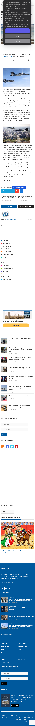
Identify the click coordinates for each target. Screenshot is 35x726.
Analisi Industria (7, 249)
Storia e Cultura (7, 279)
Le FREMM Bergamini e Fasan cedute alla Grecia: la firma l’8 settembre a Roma (21, 625)
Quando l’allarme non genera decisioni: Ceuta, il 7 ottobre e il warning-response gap (20, 349)
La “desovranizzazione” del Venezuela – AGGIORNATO (20, 608)
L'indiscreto (6, 265)
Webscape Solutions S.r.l (20, 721)
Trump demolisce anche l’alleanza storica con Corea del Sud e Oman (20, 358)
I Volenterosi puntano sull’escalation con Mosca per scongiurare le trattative (20, 599)
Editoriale (5, 240)
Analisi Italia (6, 243)
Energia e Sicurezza (8, 254)
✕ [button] (29, 2)
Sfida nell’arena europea (11, 550)
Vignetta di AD (7, 276)
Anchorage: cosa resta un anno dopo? (19, 395)
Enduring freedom (8, 268)
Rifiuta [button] (17, 36)
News (4, 263)
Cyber (4, 260)
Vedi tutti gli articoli (12, 219)
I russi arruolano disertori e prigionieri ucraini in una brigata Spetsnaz (20, 367)
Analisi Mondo (7, 246)
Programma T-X (7, 56)
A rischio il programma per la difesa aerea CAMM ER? (9, 197)
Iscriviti (4, 434)
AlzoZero (5, 274)
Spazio (4, 257)
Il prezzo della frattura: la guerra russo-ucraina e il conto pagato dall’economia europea (20, 387)
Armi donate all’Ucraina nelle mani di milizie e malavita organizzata (19, 406)
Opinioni (5, 271)
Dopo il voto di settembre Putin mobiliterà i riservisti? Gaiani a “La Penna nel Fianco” (21, 617)
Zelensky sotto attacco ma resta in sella (20, 338)
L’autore (9, 206)
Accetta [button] (17, 31)
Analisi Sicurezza (7, 251)
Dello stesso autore (26, 206)
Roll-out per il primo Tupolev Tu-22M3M (25, 197)
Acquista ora (14, 705)
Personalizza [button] (18, 41)
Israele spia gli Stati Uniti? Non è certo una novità (21, 377)
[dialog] (18, 22)
